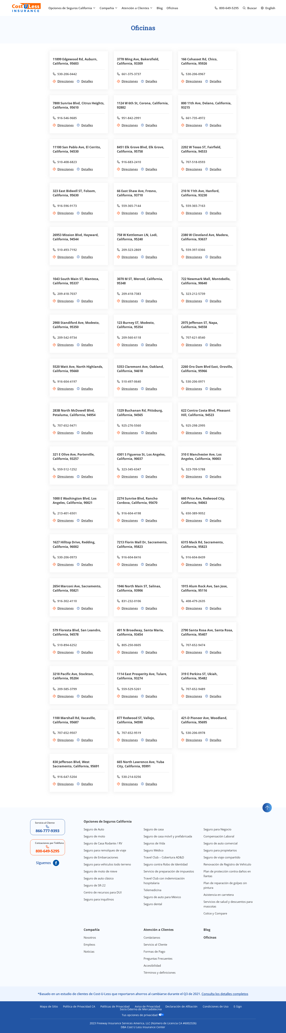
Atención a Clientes (135, 8)
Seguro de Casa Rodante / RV (103, 843)
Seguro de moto (94, 836)
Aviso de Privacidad (147, 1006)
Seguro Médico (153, 850)
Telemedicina (152, 890)
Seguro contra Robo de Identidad (166, 864)
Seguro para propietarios (220, 850)
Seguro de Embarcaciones (101, 857)
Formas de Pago (154, 951)
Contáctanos (152, 937)
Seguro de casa (154, 829)
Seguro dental (153, 904)
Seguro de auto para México (162, 897)
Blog (160, 8)
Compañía (107, 8)
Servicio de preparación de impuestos (169, 871)
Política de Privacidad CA (79, 1006)
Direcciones (65, 81)
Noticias (89, 951)
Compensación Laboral (219, 836)
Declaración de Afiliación (181, 1006)
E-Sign (238, 1006)
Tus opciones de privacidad (140, 1014)
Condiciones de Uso (215, 1006)
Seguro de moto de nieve (100, 871)
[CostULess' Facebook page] (56, 863)
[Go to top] (267, 807)
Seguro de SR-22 (95, 885)
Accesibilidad (152, 965)
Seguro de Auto (94, 829)
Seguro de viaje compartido (222, 857)
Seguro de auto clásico (99, 878)
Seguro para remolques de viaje (105, 850)
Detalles (87, 81)
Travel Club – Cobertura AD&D (164, 857)
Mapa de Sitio (49, 1006)
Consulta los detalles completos (225, 994)
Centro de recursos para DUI (103, 892)
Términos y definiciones (159, 972)
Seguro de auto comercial (221, 843)
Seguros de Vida (154, 843)
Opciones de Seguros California (70, 8)
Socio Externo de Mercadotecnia (141, 1009)
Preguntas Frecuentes (158, 958)
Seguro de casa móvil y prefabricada (168, 836)
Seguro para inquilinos (99, 899)
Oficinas (172, 8)
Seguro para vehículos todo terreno (107, 864)
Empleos (89, 944)
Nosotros (90, 937)
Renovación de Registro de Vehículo (227, 864)
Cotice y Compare (215, 913)
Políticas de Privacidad (115, 1006)
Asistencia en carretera (219, 895)
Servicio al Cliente (155, 944)
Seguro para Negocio (217, 829)
